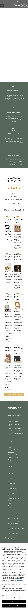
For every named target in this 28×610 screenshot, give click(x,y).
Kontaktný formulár (13, 457)
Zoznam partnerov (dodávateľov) (11, 595)
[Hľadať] (26, 2)
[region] (14, 575)
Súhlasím (14, 599)
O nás (9, 447)
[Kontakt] (5, 2)
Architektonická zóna (14, 455)
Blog (9, 460)
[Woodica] (21, 5)
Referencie (11, 452)
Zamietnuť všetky (14, 603)
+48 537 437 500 (12, 538)
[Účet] (2, 2)
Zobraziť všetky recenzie (14, 394)
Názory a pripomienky (14, 450)
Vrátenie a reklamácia (14, 430)
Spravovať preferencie (14, 607)
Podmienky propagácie (14, 428)
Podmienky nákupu (13, 421)
